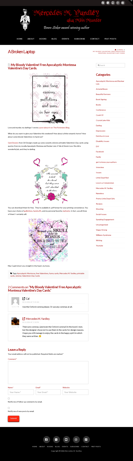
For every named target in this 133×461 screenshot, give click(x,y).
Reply (15, 307)
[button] (130, 2)
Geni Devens (13, 143)
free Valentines (42, 273)
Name (10, 387)
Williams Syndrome (103, 235)
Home (34, 446)
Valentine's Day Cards (31, 276)
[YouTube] (113, 3)
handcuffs (37, 211)
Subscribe (74, 446)
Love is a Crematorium (105, 183)
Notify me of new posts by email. (21, 411)
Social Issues (101, 214)
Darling (99, 125)
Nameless (100, 193)
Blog (57, 446)
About (42, 446)
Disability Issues (102, 141)
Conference (101, 110)
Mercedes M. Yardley (67, 273)
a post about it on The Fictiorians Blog (54, 127)
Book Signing (101, 99)
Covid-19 (99, 115)
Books (98, 105)
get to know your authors (106, 162)
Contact (85, 446)
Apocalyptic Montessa (26, 273)
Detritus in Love (102, 136)
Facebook (100, 151)
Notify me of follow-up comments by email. (25, 402)
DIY (97, 146)
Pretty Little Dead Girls (105, 198)
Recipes (99, 204)
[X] (108, 3)
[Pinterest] (123, 3)
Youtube (99, 245)
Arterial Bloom (102, 89)
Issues (98, 172)
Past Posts (96, 446)
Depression (100, 131)
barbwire (66, 211)
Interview (100, 167)
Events (65, 446)
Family (98, 157)
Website (66, 387)
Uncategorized (102, 225)
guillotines (28, 211)
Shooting (99, 209)
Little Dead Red (102, 178)
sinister (18, 276)
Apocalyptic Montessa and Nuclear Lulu (110, 82)
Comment (12, 359)
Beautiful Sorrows (103, 94)
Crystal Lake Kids (103, 120)
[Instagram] (118, 3)
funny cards (54, 273)
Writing (99, 240)
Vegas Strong (101, 230)
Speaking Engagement (105, 219)
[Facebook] (103, 3)
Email (38, 387)
